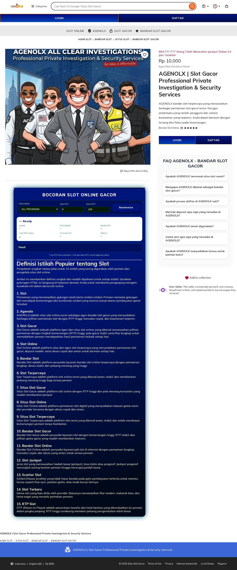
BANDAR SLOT (103, 39)
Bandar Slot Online (169, 127)
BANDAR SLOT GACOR (146, 39)
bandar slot (180, 103)
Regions (222, 563)
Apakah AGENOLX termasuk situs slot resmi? (195, 176)
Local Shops (207, 563)
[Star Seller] (181, 128)
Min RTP (64, 204)
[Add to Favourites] (144, 54)
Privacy (169, 563)
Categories (41, 6)
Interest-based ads (187, 563)
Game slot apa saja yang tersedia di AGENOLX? (189, 238)
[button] (32, 563)
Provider (24, 203)
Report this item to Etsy (136, 171)
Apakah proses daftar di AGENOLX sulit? (192, 201)
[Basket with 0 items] (226, 6)
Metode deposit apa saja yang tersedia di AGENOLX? (193, 213)
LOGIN (59, 18)
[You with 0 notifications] (216, 6)
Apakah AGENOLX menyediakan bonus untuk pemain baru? (195, 252)
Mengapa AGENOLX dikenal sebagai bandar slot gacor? (194, 188)
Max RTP (90, 204)
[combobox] (119, 6)
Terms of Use (155, 563)
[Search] (192, 6)
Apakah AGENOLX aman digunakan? (190, 226)
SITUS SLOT (122, 39)
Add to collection (200, 277)
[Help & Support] (205, 6)
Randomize (126, 207)
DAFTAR (178, 18)
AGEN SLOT (85, 39)
